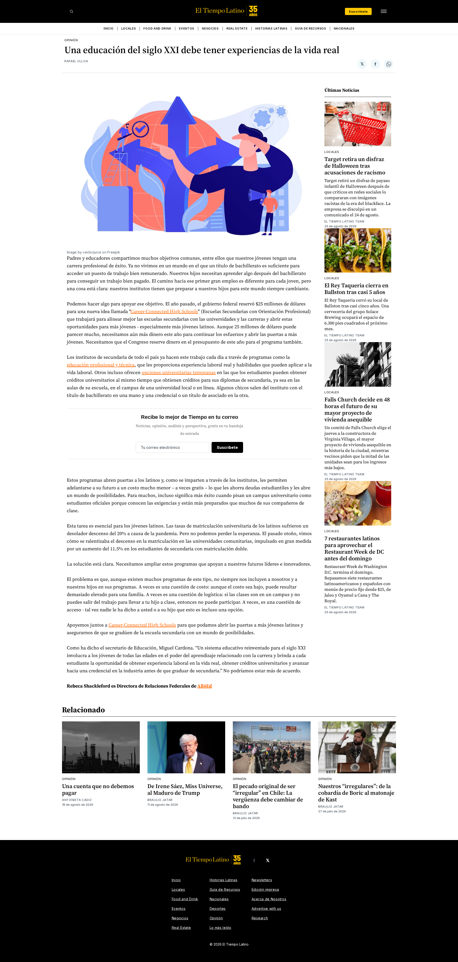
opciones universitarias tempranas (179, 372)
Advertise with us (266, 908)
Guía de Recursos (310, 28)
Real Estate (237, 28)
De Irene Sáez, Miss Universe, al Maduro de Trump (185, 789)
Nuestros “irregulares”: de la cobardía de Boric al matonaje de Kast (356, 792)
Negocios (210, 28)
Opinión (71, 40)
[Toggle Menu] (383, 11)
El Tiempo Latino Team (344, 221)
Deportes (218, 908)
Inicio (108, 28)
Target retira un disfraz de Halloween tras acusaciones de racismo (354, 165)
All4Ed (204, 686)
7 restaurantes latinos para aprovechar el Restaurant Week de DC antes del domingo (354, 548)
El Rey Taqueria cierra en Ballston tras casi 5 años (356, 288)
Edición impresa (265, 889)
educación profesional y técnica (101, 364)
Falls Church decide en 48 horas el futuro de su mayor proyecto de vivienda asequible (357, 409)
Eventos (186, 28)
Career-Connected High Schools (164, 311)
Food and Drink (157, 28)
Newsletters (262, 880)
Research (260, 918)
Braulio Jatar (160, 800)
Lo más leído (220, 928)
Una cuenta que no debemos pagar (98, 789)
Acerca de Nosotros (269, 899)
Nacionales (344, 28)
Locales (128, 28)
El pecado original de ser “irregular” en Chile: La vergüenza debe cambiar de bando (268, 796)
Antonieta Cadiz (77, 800)
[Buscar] (71, 11)
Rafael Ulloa (76, 61)
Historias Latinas (271, 28)
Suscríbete (358, 11)
